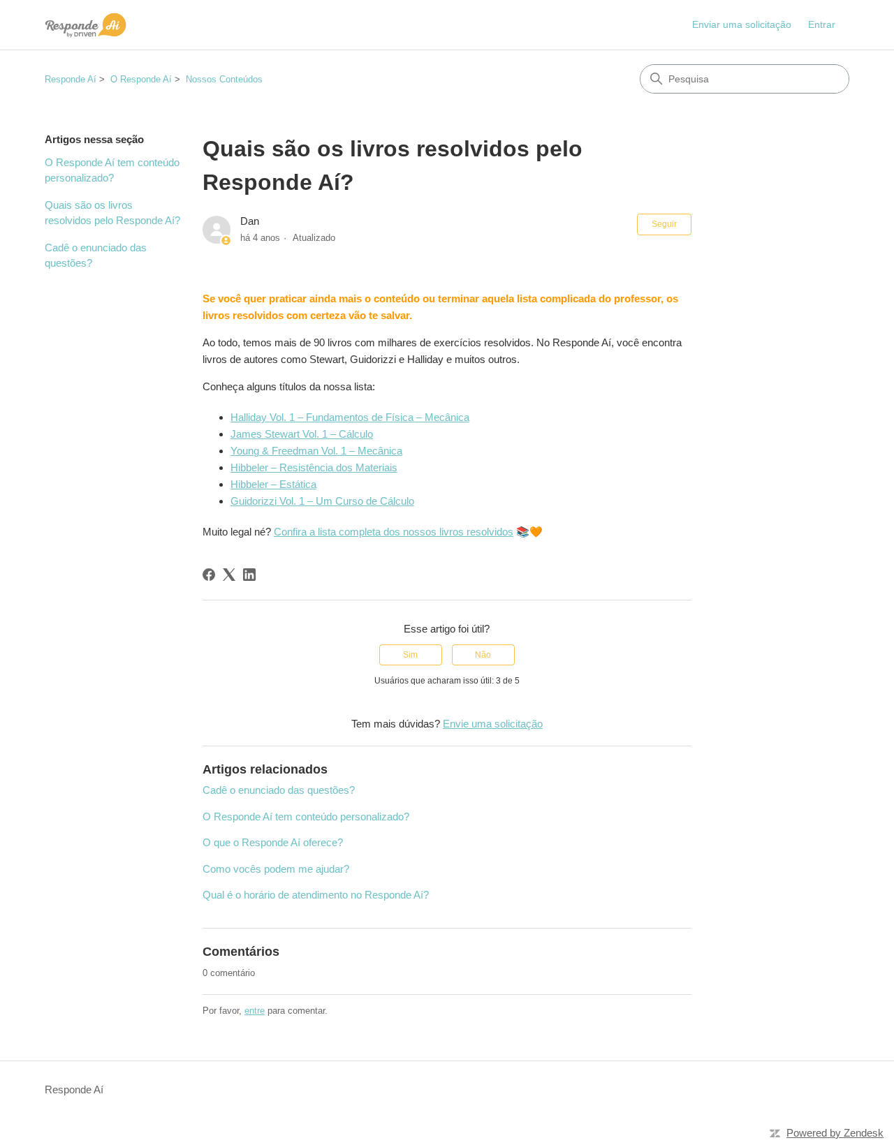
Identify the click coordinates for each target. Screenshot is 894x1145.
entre (254, 1010)
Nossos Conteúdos (224, 79)
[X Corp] (229, 574)
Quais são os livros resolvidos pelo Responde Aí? (112, 213)
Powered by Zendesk (835, 1133)
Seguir (664, 224)
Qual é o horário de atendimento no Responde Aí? (316, 895)
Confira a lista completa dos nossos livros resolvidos (393, 532)
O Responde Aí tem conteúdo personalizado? (112, 170)
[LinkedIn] (249, 574)
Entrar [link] (821, 24)
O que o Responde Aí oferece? (273, 842)
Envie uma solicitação (493, 724)
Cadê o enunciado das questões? (96, 255)
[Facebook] (209, 574)
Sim (410, 655)
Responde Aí (70, 79)
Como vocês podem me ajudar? (276, 869)
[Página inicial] (85, 25)
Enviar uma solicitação (741, 24)
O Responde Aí (141, 79)
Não (483, 655)
